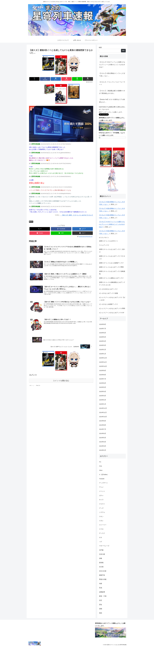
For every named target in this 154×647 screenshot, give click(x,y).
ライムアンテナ (104, 245)
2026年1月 (102, 354)
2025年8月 (102, 375)
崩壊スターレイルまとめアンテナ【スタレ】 (112, 257)
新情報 (101, 562)
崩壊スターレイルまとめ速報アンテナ (111, 263)
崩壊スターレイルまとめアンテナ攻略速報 (112, 273)
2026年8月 (102, 324)
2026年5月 (102, 337)
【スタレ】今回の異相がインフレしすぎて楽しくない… (112, 75)
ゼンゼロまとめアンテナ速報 (108, 293)
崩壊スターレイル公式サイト (108, 241)
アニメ (101, 487)
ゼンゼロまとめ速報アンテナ (108, 304)
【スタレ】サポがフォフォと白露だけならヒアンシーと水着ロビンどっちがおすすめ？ (112, 64)
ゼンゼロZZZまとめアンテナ (108, 289)
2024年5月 (102, 437)
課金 (100, 604)
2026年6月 (102, 333)
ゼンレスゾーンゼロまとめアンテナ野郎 (112, 308)
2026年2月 (102, 349)
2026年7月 (102, 328)
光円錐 (101, 550)
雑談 (100, 613)
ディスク (102, 533)
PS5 (100, 466)
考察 (100, 583)
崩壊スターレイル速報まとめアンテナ (111, 278)
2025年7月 (102, 379)
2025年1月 (102, 404)
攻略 (100, 558)
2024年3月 (102, 446)
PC (100, 462)
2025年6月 (102, 383)
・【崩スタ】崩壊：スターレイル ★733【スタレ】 (76, 215)
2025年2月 (102, 400)
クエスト (102, 504)
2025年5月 (102, 387)
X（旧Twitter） (104, 474)
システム (102, 512)
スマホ (101, 529)
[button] (88, 79)
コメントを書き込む (61, 381)
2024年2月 (102, 450)
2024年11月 (103, 412)
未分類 (101, 567)
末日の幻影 (102, 571)
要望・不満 (102, 596)
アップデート (103, 483)
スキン (101, 516)
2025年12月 (103, 358)
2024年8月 (102, 425)
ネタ (100, 537)
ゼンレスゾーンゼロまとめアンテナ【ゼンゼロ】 (112, 299)
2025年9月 (102, 370)
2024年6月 (102, 433)
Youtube (101, 479)
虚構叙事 (102, 592)
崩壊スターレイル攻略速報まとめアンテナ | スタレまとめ (112, 284)
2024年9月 (102, 421)
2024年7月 (102, 429)
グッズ (101, 508)
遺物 (32, 221)
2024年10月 (103, 416)
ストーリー (102, 525)
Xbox (100, 470)
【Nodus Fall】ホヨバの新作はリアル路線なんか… (112, 101)
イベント (102, 491)
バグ (100, 541)
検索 (100, 47)
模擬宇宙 (102, 575)
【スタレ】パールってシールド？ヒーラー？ (112, 83)
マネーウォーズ (104, 546)
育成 (100, 588)
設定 (100, 600)
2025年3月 (102, 395)
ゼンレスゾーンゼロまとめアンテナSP (111, 312)
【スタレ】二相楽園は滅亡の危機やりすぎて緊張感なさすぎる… (112, 92)
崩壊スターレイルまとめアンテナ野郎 (111, 267)
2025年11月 (103, 362)
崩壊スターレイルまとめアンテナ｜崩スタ (112, 251)
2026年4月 (102, 341)
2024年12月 (103, 408)
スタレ (101, 520)
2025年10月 (103, 366)
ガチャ (101, 495)
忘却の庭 (102, 554)
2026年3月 (102, 345)
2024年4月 (102, 442)
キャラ (101, 499)
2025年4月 (102, 391)
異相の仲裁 (102, 579)
